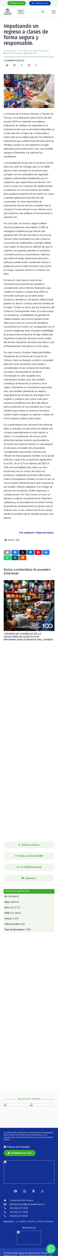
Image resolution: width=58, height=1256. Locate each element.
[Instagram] (24, 1191)
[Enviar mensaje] (42, 1191)
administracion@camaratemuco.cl (26, 1204)
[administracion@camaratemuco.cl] (7, 1204)
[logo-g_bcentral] (42, 1112)
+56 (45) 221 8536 (18, 1216)
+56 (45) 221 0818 (18, 1208)
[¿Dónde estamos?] (33, 1191)
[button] (42, 11)
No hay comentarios (14, 53)
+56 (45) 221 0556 (18, 1212)
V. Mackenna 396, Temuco (21, 1200)
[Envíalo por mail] (7, 65)
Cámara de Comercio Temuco (36, 51)
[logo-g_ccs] (16, 1112)
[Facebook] (15, 1191)
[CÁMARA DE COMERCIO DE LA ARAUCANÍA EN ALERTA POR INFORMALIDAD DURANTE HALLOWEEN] (29, 605)
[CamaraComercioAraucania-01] (21, 12)
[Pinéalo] (38, 552)
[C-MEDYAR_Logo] (7, 12)
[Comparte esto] (14, 65)
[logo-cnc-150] (29, 1238)
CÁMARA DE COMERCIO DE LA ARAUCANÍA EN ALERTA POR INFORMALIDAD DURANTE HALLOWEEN (28, 636)
